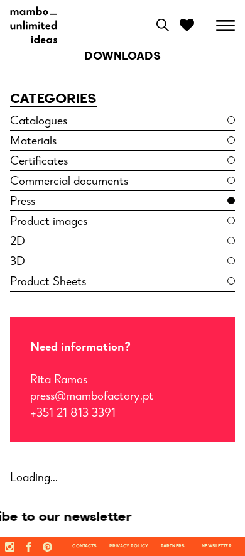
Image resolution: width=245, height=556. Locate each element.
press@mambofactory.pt (91, 397)
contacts (84, 546)
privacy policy (128, 546)
